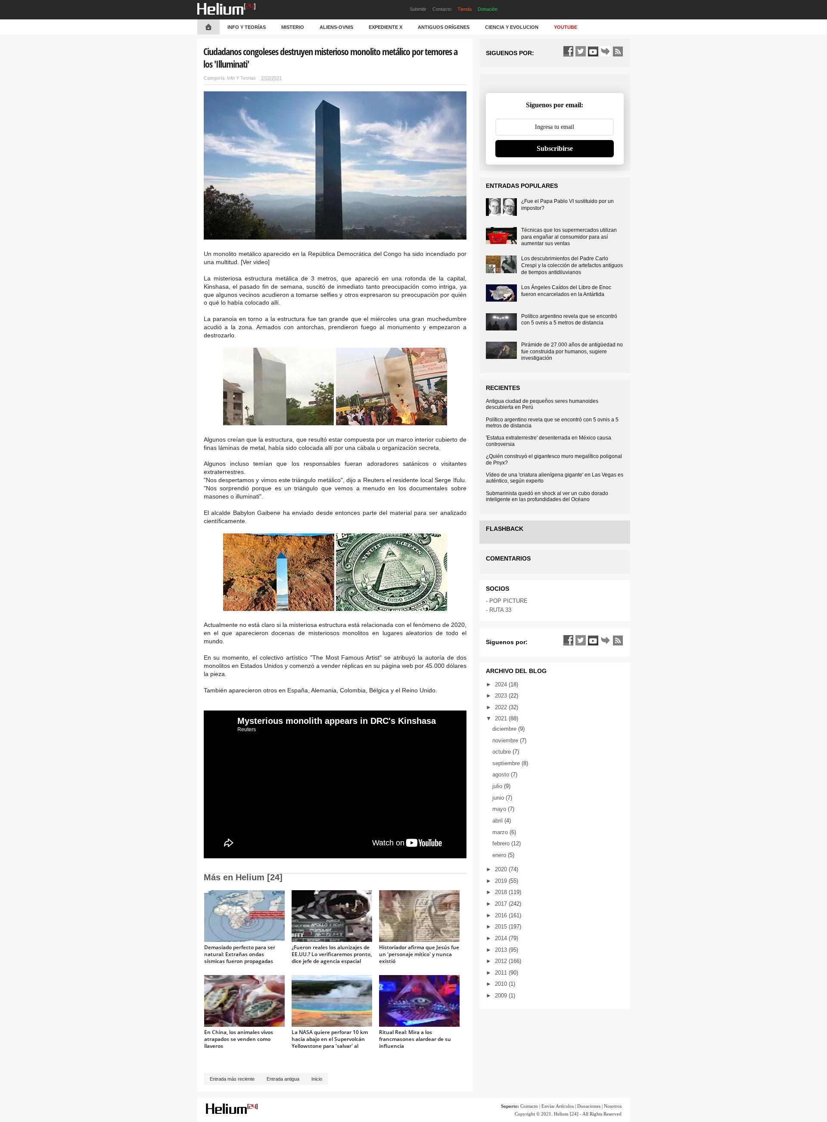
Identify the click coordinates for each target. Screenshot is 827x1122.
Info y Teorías (246, 27)
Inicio (316, 1078)
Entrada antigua (283, 1078)
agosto (501, 774)
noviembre (506, 740)
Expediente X (385, 27)
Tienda (464, 9)
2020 (502, 869)
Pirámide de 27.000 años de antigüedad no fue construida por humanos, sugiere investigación (572, 351)
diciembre (505, 729)
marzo (501, 832)
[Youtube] (593, 51)
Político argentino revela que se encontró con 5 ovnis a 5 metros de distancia (569, 319)
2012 (502, 961)
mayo (500, 809)
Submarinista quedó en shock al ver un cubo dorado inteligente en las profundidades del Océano (547, 496)
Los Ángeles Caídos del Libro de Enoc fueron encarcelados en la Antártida (566, 290)
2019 (502, 881)
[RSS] (618, 51)
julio (498, 786)
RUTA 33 (500, 610)
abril (498, 820)
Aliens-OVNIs (336, 27)
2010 (502, 984)
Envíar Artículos (557, 1106)
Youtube (565, 27)
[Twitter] (580, 51)
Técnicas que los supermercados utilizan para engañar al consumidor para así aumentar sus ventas (569, 236)
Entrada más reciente (232, 1078)
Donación (487, 9)
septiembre (507, 763)
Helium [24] (566, 1113)
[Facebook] (568, 51)
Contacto (441, 9)
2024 (502, 684)
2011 (502, 972)
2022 (502, 707)
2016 (502, 915)
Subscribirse (555, 148)
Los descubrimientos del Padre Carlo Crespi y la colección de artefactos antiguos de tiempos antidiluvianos (572, 265)
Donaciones (588, 1106)
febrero (501, 843)
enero (500, 855)
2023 (502, 695)
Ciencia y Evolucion (511, 27)
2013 (502, 950)
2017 (502, 904)
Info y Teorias (241, 78)
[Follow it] (605, 51)
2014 (502, 938)
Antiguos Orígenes (443, 27)
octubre (502, 751)
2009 (502, 995)
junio (499, 798)
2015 (502, 926)
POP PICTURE (508, 601)
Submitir (418, 9)
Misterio (292, 27)
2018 (502, 892)
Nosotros (613, 1106)
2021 (502, 718)
